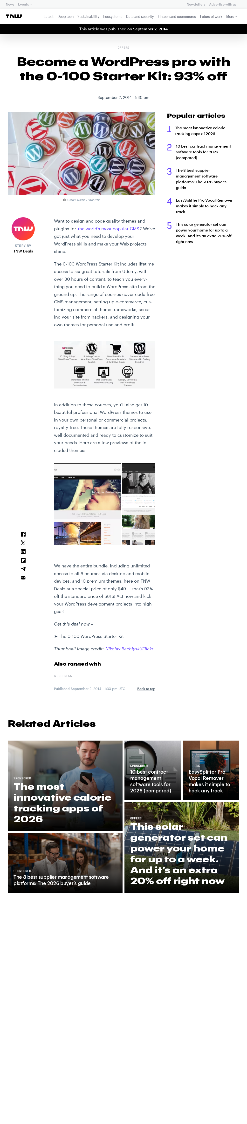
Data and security (140, 16)
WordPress (63, 676)
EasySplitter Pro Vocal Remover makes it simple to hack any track (204, 206)
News (10, 4)
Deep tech (65, 16)
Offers (123, 48)
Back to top (146, 689)
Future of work (211, 16)
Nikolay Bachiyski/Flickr (129, 648)
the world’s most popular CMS (108, 228)
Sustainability (88, 16)
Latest (49, 16)
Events (23, 4)
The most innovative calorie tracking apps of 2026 (200, 130)
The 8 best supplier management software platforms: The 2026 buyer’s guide (201, 179)
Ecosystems (112, 16)
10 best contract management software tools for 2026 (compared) (203, 152)
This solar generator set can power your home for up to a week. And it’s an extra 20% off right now (204, 233)
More (230, 16)
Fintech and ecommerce (177, 16)
